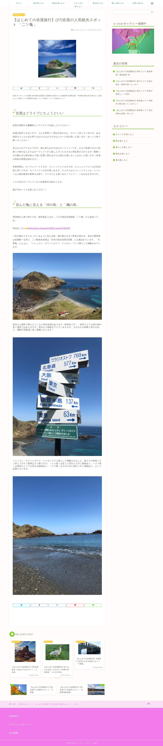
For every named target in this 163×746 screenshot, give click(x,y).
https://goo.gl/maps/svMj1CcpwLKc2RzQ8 (49, 228)
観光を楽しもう (58, 3)
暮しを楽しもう (118, 3)
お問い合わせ (137, 3)
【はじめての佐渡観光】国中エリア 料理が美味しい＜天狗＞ (134, 92)
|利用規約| (13, 716)
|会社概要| (13, 733)
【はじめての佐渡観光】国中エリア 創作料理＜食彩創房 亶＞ (134, 73)
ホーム (19, 3)
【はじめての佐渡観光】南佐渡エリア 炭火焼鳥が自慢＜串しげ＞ (134, 112)
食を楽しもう (98, 3)
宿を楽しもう (38, 3)
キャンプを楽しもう (78, 4)
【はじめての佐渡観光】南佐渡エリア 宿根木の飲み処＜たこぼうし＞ (134, 102)
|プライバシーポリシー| (20, 724)
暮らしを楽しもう (124, 147)
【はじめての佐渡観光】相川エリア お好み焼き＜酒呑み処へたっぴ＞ (134, 82)
